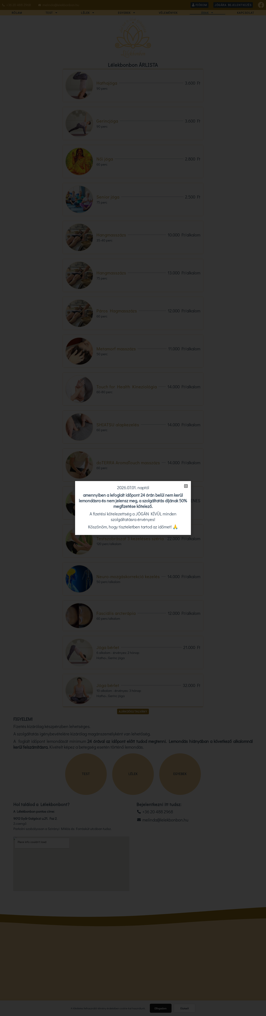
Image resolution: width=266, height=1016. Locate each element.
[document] (133, 508)
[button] (186, 486)
